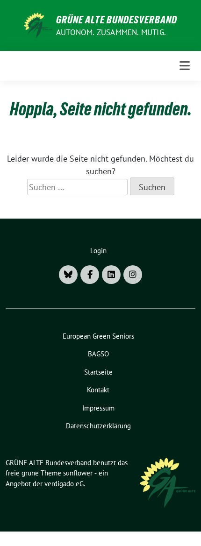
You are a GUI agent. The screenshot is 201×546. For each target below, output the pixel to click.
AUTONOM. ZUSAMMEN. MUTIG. (111, 32)
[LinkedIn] (111, 274)
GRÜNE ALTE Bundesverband (116, 20)
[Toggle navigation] (184, 65)
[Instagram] (132, 274)
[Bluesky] (68, 274)
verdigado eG (64, 483)
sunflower (78, 472)
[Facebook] (89, 274)
